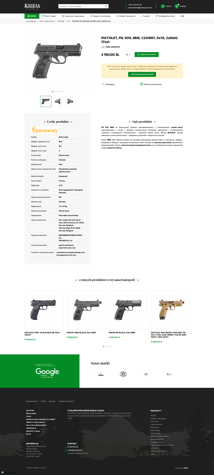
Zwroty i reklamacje (35, 422)
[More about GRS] (146, 374)
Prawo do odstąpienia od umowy (40, 419)
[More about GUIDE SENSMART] (169, 374)
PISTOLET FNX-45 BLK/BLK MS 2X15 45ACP (42, 333)
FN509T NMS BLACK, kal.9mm (81, 332)
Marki (43, 401)
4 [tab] (59, 92)
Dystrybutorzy (32, 401)
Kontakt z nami (33, 431)
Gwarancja (31, 428)
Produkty (156, 410)
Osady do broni (156, 442)
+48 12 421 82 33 (135, 4)
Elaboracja (155, 427)
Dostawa (30, 410)
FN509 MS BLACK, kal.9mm (122, 332)
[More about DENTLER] (100, 374)
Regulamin (31, 413)
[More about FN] (123, 374)
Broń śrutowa (155, 433)
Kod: (103, 47)
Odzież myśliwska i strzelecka (162, 445)
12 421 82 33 (72, 446)
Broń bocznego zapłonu (160, 436)
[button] (151, 84)
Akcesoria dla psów (158, 451)
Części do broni (156, 424)
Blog (28, 434)
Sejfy (153, 454)
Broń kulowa (155, 430)
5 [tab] (61, 92)
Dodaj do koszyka (148, 54)
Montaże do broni (157, 439)
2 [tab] (55, 92)
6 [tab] (63, 92)
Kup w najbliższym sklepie (142, 74)
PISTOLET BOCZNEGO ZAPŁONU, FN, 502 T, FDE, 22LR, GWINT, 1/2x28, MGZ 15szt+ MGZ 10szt (168, 334)
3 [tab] (57, 92)
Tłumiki (153, 415)
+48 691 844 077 (75, 450)
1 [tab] (52, 92)
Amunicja (154, 421)
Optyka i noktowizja (158, 418)
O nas (28, 416)
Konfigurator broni (66, 401)
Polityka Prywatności (36, 425)
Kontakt (52, 401)
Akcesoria (154, 448)
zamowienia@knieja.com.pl (140, 7)
